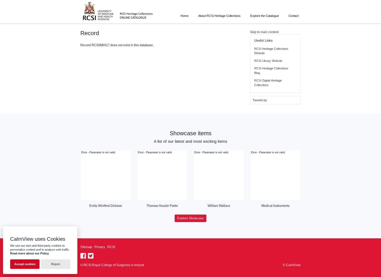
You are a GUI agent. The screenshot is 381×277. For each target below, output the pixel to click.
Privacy (99, 247)
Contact (294, 15)
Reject (55, 264)
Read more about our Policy (29, 253)
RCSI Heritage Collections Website (271, 51)
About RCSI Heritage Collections (219, 15)
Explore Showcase (190, 218)
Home (185, 15)
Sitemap (86, 247)
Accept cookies (25, 264)
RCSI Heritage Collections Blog (271, 71)
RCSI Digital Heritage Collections (268, 83)
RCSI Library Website (268, 60)
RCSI (111, 247)
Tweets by (260, 100)
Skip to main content (264, 32)
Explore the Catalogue (264, 15)
